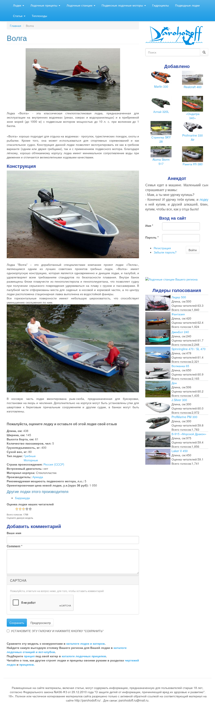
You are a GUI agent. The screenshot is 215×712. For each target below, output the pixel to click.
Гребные (30, 456)
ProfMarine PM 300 (184, 417)
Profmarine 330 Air (192, 137)
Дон (174, 383)
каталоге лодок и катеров (85, 643)
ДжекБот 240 (180, 332)
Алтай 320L (161, 112)
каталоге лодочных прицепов (84, 656)
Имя (149, 225)
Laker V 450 (180, 451)
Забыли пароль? (165, 252)
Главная (15, 25)
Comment (14, 546)
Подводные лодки (187, 5)
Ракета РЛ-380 (193, 164)
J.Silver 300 (179, 400)
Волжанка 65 (180, 366)
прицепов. (27, 664)
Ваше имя (14, 533)
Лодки (17, 5)
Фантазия (178, 314)
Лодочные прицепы (44, 5)
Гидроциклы (160, 5)
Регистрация (162, 248)
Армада (37, 477)
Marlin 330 (161, 86)
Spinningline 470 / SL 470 (189, 349)
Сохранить (16, 623)
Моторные (31, 460)
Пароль (152, 237)
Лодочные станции (80, 5)
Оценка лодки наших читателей (30, 504)
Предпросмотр (40, 623)
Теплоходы (39, 16)
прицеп (29, 656)
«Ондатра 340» (192, 116)
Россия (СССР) (53, 464)
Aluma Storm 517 (161, 161)
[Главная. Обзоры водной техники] (174, 35)
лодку (203, 199)
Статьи (18, 16)
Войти (193, 250)
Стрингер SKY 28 (161, 139)
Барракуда (22, 498)
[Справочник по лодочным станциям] (171, 278)
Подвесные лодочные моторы (123, 5)
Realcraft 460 (193, 87)
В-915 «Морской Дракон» (189, 434)
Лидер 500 (179, 297)
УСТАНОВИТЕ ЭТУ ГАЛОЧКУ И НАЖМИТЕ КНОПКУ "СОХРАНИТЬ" (57, 631)
